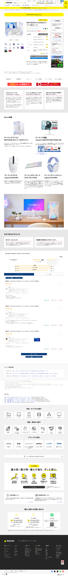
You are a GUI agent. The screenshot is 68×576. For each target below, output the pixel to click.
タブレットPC (28, 417)
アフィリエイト (58, 549)
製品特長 (8, 79)
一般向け (8, 432)
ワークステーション (49, 417)
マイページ (58, 2)
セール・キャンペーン (35, 5)
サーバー (39, 417)
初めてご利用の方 (58, 545)
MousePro (16, 554)
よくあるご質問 (27, 555)
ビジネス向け (34, 432)
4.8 (42, 260)
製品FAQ (36, 551)
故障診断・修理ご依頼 (38, 550)
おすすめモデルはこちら (34, 14)
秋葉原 (47, 550)
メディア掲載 (38, 79)
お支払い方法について (28, 550)
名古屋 (47, 554)
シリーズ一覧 (48, 79)
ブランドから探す (7, 5)
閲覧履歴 (66, 3)
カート (63, 2)
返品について (27, 554)
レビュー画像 (49, 274)
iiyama (15, 555)
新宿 (46, 551)
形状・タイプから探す (16, 5)
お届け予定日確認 (58, 552)
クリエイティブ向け (25, 433)
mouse (15, 548)
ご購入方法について (28, 548)
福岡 (46, 558)
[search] (63, 5)
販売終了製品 (58, 555)
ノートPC (19, 417)
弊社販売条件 (18, 530)
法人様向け (57, 556)
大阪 (46, 555)
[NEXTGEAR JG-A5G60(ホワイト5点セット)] (6, 44)
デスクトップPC (9, 417)
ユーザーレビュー (19, 274)
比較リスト (65, 7)
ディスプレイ (59, 417)
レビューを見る (35, 28)
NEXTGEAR (16, 551)
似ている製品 (58, 79)
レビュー (28, 79)
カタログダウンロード (59, 553)
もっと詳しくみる (42, 34)
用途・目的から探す (26, 5)
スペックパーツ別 (51, 433)
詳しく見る (34, 487)
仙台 (46, 548)
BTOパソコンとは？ (59, 546)
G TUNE (15, 550)
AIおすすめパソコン (60, 433)
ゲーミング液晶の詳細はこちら (41, 153)
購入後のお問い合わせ (38, 548)
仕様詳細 (18, 79)
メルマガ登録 (58, 548)
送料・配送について (28, 551)
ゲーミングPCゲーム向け (16, 433)
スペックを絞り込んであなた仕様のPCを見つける (35, 456)
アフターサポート (37, 554)
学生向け (42, 432)
